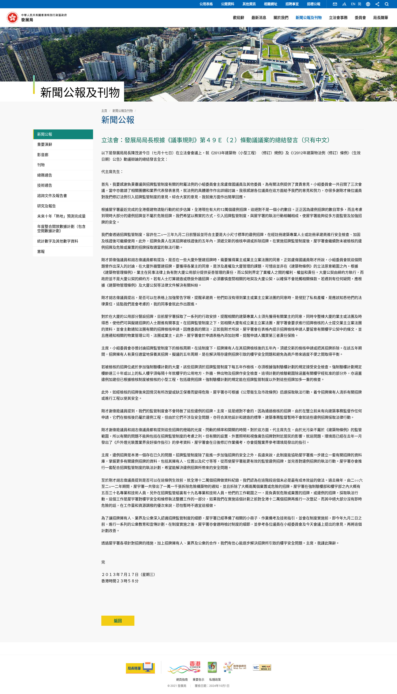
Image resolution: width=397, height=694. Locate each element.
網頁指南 (182, 679)
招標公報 (313, 4)
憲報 (41, 251)
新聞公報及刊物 (309, 18)
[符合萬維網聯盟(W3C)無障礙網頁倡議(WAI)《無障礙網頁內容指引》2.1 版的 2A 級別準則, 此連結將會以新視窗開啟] (262, 667)
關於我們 (281, 18)
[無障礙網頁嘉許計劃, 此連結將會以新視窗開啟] (235, 667)
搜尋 (387, 4)
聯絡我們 (335, 4)
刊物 (41, 165)
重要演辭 (44, 144)
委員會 (360, 18)
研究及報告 (46, 206)
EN (353, 4)
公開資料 (227, 4)
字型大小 (344, 4)
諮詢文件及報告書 (52, 196)
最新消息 (258, 18)
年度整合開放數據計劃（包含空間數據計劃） (61, 228)
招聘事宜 (292, 4)
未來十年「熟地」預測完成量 (61, 216)
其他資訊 (249, 4)
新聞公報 (44, 134)
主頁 (104, 110)
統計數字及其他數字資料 (57, 241)
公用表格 (206, 4)
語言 (368, 4)
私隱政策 (215, 679)
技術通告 (44, 185)
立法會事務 (338, 18)
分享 (377, 4)
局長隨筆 (380, 18)
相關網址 (270, 4)
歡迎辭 (238, 18)
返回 (118, 621)
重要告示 (198, 679)
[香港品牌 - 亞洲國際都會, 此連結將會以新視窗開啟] (183, 667)
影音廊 (42, 155)
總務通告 (44, 175)
